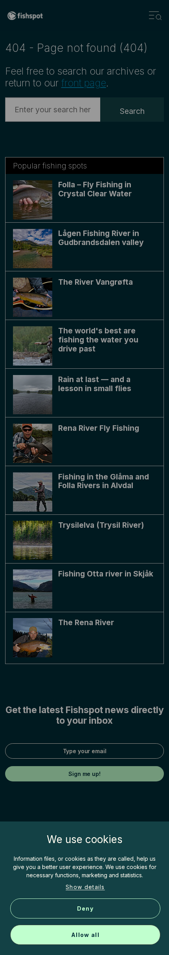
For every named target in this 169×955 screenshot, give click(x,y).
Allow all (85, 934)
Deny (85, 908)
